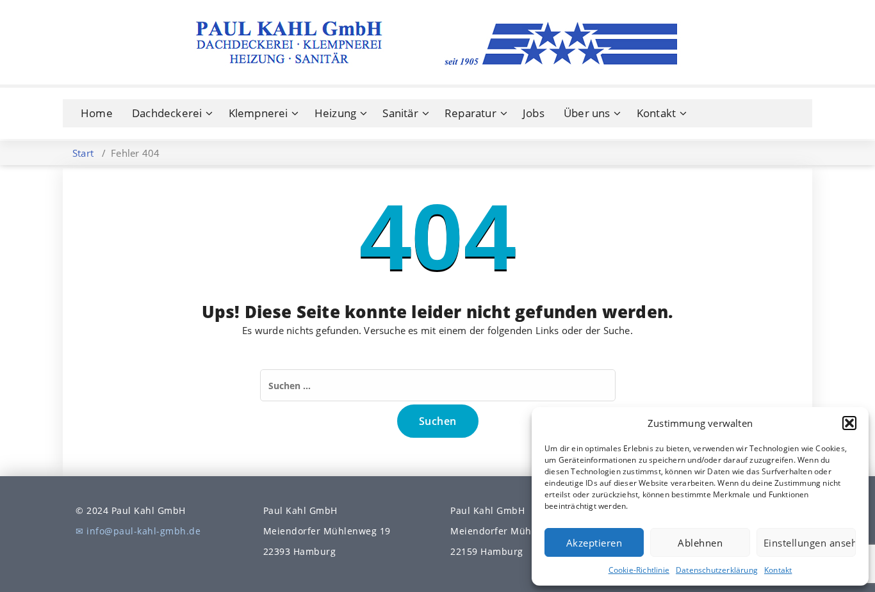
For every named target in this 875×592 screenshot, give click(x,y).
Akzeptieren (594, 542)
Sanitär (400, 113)
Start (83, 153)
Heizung (335, 113)
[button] (849, 423)
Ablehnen (700, 542)
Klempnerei (258, 113)
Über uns (587, 113)
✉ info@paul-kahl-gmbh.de (138, 531)
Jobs (533, 113)
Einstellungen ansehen (810, 542)
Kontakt (778, 569)
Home (97, 113)
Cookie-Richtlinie (639, 569)
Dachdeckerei (167, 113)
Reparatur (470, 113)
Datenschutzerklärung (717, 569)
